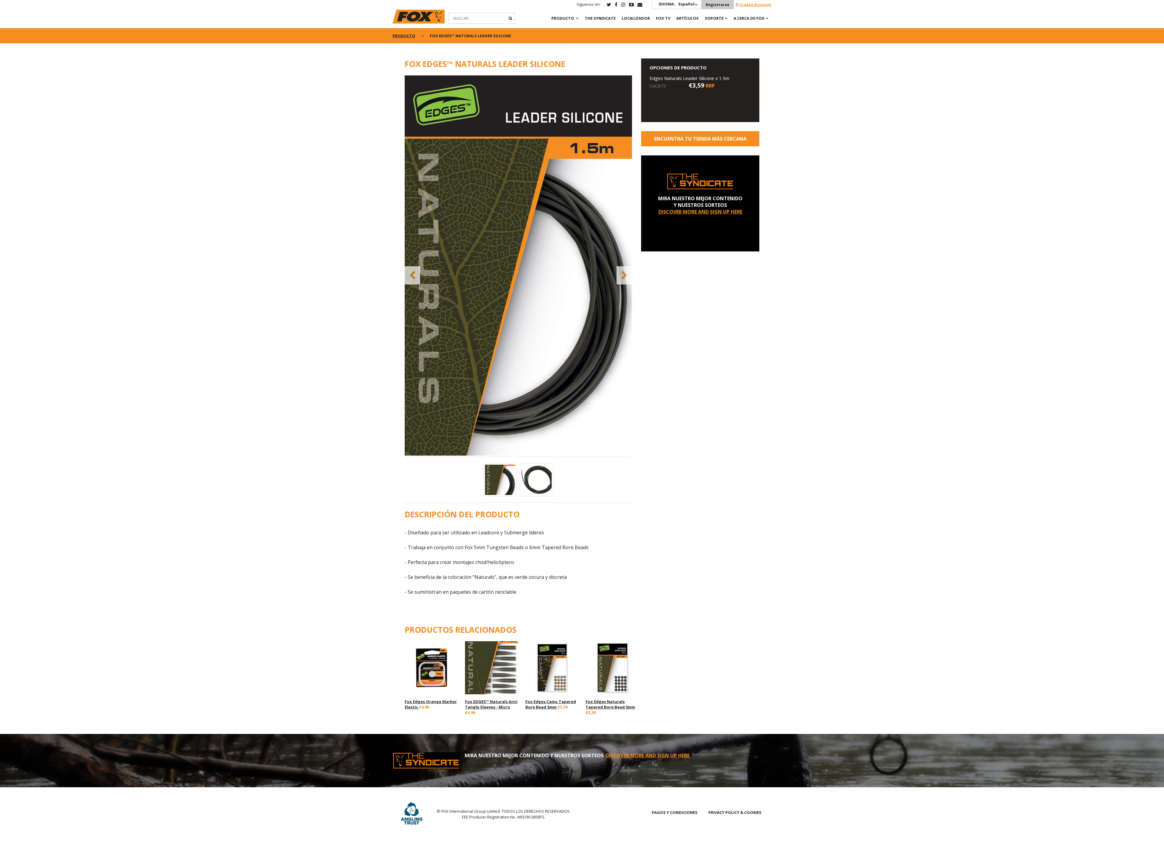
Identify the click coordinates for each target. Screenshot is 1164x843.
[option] (518, 266)
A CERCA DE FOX (749, 18)
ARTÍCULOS (687, 18)
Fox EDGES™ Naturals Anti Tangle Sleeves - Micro (491, 704)
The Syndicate (600, 18)
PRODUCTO (562, 18)
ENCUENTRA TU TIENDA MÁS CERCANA (700, 138)
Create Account (755, 4)
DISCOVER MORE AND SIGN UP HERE (700, 211)
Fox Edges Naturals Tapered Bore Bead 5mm (610, 704)
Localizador (636, 18)
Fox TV (663, 18)
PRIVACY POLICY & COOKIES (734, 812)
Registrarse (717, 4)
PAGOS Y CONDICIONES (674, 812)
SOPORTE (714, 18)
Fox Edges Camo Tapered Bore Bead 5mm (550, 704)
